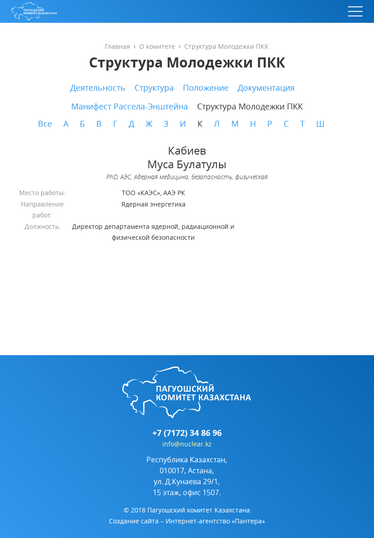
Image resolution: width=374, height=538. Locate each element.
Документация (266, 87)
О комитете (157, 46)
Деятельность (97, 87)
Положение (206, 87)
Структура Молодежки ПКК (250, 106)
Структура (154, 87)
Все (45, 123)
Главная (117, 46)
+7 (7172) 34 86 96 (187, 433)
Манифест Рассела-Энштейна (129, 106)
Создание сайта (134, 521)
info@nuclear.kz (187, 444)
